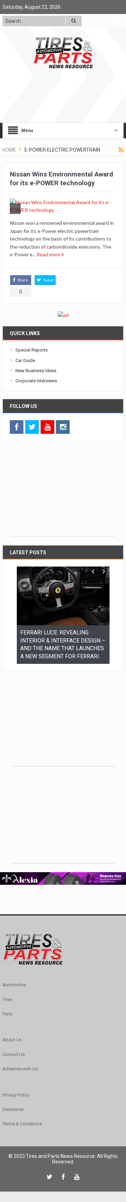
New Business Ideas (35, 370)
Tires (7, 998)
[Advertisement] (62, 492)
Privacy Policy (15, 1093)
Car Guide (25, 360)
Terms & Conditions (22, 1122)
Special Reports (31, 350)
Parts (7, 1012)
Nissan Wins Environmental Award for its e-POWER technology (61, 178)
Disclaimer (13, 1108)
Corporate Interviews (36, 380)
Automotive (14, 983)
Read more (49, 254)
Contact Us (13, 1053)
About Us (12, 1038)
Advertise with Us (20, 1067)
